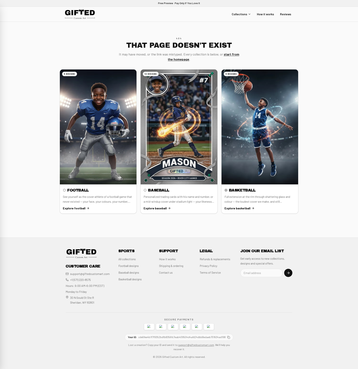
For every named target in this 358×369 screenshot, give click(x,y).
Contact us (166, 272)
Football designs (128, 265)
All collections (127, 259)
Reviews (285, 14)
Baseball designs (128, 272)
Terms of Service (210, 272)
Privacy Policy (208, 265)
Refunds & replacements (215, 259)
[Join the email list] (288, 273)
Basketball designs (130, 279)
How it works (265, 14)
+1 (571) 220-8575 (80, 279)
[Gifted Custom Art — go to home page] (80, 14)
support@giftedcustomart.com (90, 273)
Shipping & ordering (171, 265)
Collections (239, 14)
